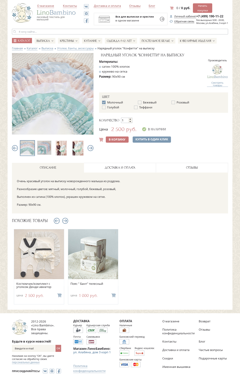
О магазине (45, 6)
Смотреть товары (217, 84)
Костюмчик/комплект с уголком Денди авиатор (33, 285)
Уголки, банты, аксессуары (75, 48)
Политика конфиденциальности (178, 331)
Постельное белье (156, 41)
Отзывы (135, 6)
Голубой (113, 107)
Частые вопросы (211, 350)
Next (90, 148)
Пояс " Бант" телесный (86, 284)
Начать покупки (202, 8)
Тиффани (145, 107)
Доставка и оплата (107, 6)
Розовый (183, 102)
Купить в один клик (151, 139)
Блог (152, 6)
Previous (15, 148)
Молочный (115, 102)
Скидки (167, 358)
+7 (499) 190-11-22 (209, 16)
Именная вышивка (176, 367)
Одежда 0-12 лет (119, 41)
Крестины (67, 41)
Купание (90, 41)
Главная (17, 48)
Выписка (43, 41)
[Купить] (59, 295)
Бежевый (150, 102)
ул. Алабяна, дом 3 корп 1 (92, 352)
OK (58, 348)
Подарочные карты (213, 358)
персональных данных (26, 362)
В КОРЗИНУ (117, 139)
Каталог (32, 48)
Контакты (70, 6)
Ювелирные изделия (195, 41)
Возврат (204, 321)
